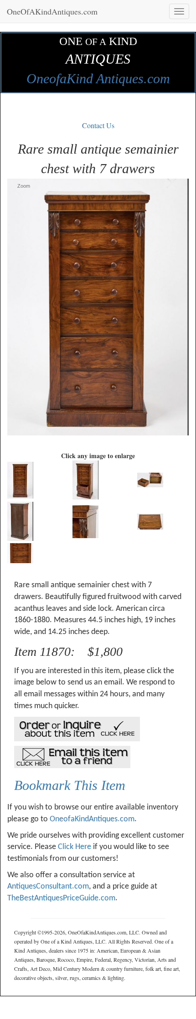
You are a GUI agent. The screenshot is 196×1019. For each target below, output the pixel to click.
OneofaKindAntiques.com (92, 819)
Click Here (74, 847)
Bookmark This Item (69, 785)
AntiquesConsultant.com (48, 886)
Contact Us (98, 125)
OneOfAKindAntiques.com (52, 11)
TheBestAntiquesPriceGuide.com (61, 898)
